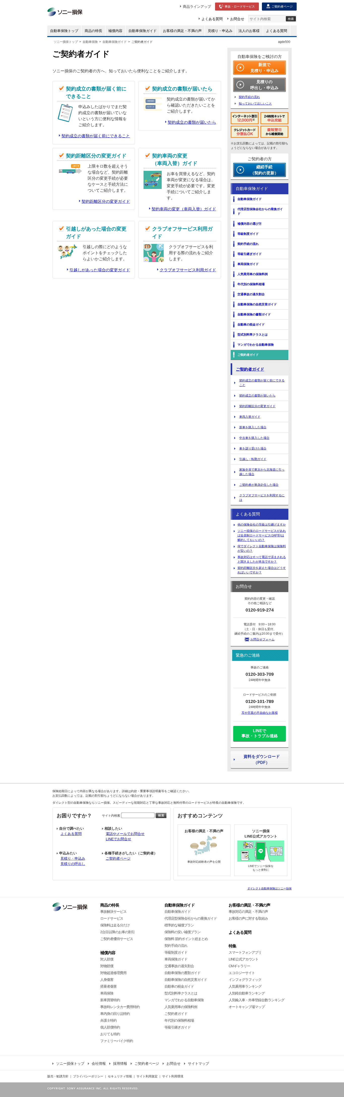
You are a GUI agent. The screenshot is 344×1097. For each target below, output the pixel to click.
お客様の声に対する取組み (248, 918)
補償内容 (107, 953)
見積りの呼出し (72, 864)
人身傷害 (106, 980)
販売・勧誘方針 (57, 1076)
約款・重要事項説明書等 (147, 791)
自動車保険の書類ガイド (182, 973)
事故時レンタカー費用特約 (120, 1007)
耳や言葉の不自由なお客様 (260, 713)
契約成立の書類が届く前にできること (95, 136)
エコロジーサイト (242, 973)
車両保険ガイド (175, 959)
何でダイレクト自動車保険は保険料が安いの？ (261, 548)
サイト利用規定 (147, 1076)
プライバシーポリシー (88, 1076)
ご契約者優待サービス (116, 939)
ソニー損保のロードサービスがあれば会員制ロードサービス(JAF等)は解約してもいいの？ (261, 535)
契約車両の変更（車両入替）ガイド (184, 209)
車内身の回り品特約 (115, 1014)
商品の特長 (109, 905)
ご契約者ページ (118, 858)
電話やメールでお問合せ (125, 834)
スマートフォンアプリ (245, 952)
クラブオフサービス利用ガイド (188, 270)
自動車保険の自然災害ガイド (185, 980)
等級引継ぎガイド (177, 1027)
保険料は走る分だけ (115, 925)
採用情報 (120, 1063)
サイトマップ (198, 1063)
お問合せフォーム (262, 639)
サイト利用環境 (172, 1076)
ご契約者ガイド (250, 369)
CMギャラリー (239, 966)
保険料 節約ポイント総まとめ (186, 939)
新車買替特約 (110, 1000)
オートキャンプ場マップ (247, 1007)
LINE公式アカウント (243, 959)
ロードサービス (111, 918)
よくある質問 (71, 834)
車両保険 (106, 993)
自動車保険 (90, 42)
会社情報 (99, 1063)
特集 (232, 946)
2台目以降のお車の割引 (117, 932)
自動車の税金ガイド (179, 986)
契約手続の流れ (249, 97)
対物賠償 (106, 966)
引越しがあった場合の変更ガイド (100, 270)
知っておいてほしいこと (255, 103)
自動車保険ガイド (114, 42)
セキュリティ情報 (120, 1076)
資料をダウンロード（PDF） (262, 759)
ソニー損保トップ (66, 42)
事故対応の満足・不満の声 (248, 912)
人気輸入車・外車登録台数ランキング (256, 1000)
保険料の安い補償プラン (182, 932)
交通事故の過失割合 (179, 966)
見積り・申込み (72, 858)
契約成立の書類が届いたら (192, 122)
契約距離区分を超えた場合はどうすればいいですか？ (261, 570)
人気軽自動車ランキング (247, 993)
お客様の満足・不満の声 (249, 905)
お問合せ (173, 1063)
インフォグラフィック (245, 980)
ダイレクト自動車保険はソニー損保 (269, 888)
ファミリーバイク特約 (116, 1041)
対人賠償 (106, 959)
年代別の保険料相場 (179, 1020)
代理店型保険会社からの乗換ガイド (190, 918)
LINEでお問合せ (118, 839)
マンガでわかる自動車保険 (184, 1000)
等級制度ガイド (175, 952)
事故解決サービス (113, 912)
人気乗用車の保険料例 (180, 1007)
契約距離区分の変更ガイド (106, 201)
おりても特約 (110, 1034)
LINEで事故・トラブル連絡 (260, 733)
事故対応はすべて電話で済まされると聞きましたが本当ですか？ (261, 559)
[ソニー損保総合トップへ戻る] (70, 905)
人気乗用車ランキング (245, 986)
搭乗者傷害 (108, 986)
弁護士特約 (108, 1020)
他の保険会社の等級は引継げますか (261, 524)
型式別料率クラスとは (180, 993)
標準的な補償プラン (179, 925)
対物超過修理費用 (113, 973)
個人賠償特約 (110, 1027)
